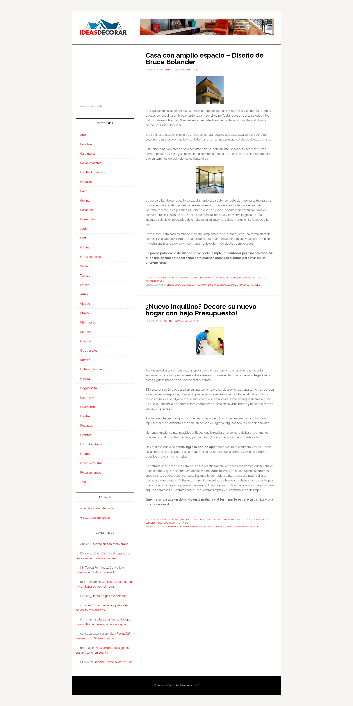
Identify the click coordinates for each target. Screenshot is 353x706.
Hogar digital (89, 388)
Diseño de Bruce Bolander (223, 285)
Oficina (255, 519)
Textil (83, 482)
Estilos (220, 277)
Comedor (184, 277)
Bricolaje (86, 144)
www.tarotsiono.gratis (95, 518)
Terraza (159, 281)
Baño (165, 277)
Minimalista (87, 322)
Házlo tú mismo (225, 519)
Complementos (90, 163)
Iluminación (88, 397)
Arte (83, 135)
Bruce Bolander (176, 285)
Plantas (85, 416)
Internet (85, 454)
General (85, 378)
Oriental (85, 341)
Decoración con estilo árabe (109, 544)
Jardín (240, 519)
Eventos (85, 435)
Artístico (85, 294)
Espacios (210, 277)
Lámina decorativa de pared (95, 572)
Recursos (162, 523)
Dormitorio (197, 277)
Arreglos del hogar (179, 526)
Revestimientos (90, 472)
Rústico (260, 277)
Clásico (85, 303)
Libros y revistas (91, 463)
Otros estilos (88, 350)
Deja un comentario (186, 69)
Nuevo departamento (237, 526)
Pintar (255, 526)
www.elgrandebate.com (96, 508)
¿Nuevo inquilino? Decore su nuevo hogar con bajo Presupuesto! (201, 310)
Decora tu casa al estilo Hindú (114, 662)
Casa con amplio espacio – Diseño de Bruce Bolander (205, 58)
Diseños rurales (250, 285)
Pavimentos (88, 407)
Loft (247, 519)
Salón (149, 281)
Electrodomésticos (93, 172)
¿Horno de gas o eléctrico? (108, 596)
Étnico (84, 313)
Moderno (230, 277)
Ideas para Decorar (103, 27)
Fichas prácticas (91, 369)
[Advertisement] (105, 71)
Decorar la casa (197, 285)
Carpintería (87, 153)
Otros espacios (246, 277)
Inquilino (218, 526)
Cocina (174, 277)
